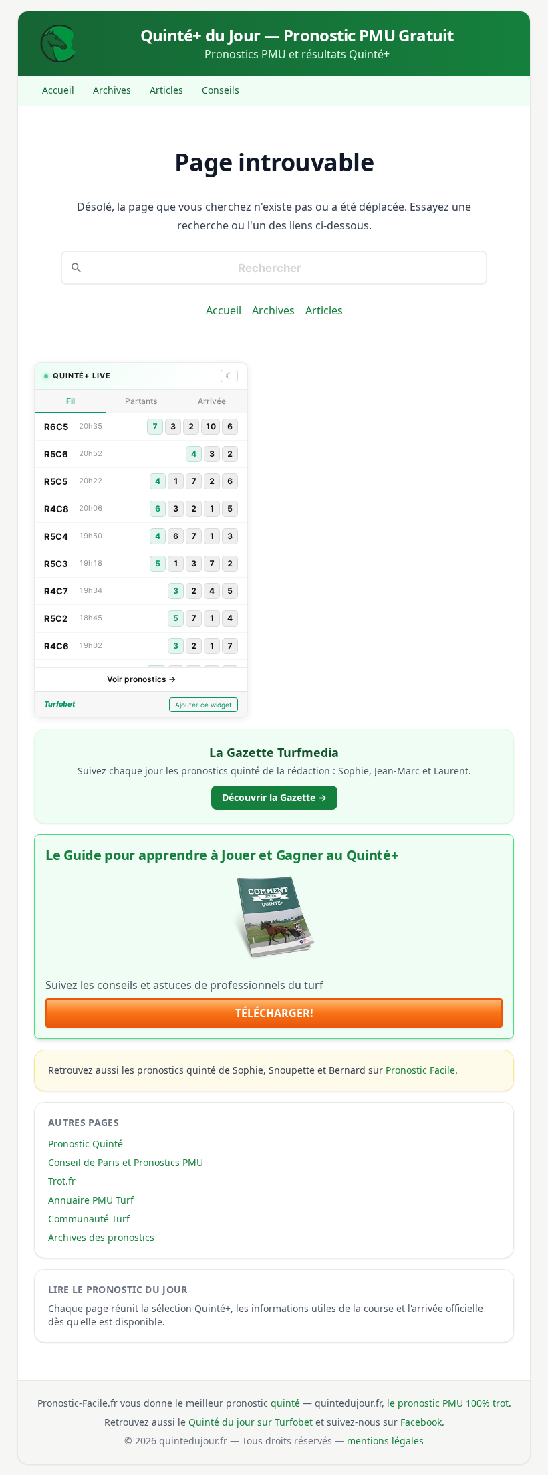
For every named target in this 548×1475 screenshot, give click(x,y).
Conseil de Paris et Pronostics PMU (125, 1162)
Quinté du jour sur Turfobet (250, 1421)
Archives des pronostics (101, 1237)
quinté (285, 1403)
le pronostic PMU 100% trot (448, 1403)
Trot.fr (62, 1181)
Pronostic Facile (420, 1070)
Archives (112, 90)
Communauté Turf (89, 1218)
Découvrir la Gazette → (274, 797)
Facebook (421, 1421)
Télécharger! (274, 1013)
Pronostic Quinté (85, 1143)
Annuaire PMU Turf (91, 1200)
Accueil (58, 90)
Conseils (220, 90)
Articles (166, 90)
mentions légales (385, 1440)
